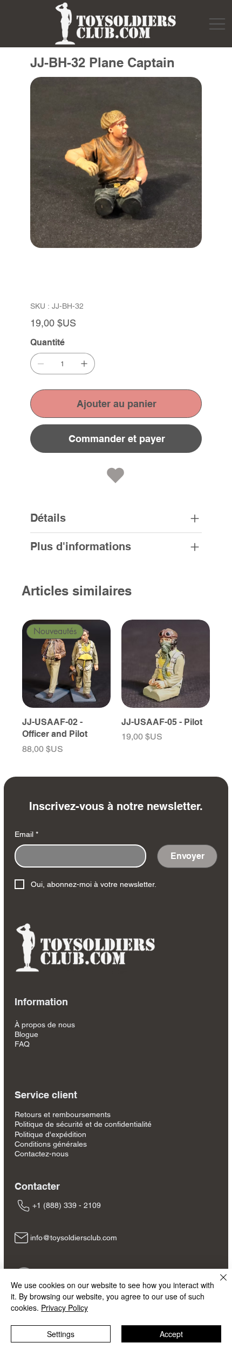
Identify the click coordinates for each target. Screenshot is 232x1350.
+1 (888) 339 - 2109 (66, 1205)
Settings (60, 1333)
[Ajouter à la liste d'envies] (116, 475)
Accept (171, 1333)
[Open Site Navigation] (217, 24)
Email (26, 834)
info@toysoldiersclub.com (73, 1237)
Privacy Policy (64, 1307)
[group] (116, 693)
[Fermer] (217, 1284)
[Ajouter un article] (84, 363)
